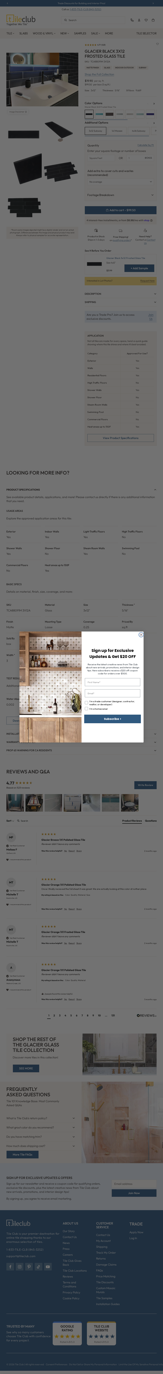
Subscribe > (112, 719)
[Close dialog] (141, 634)
